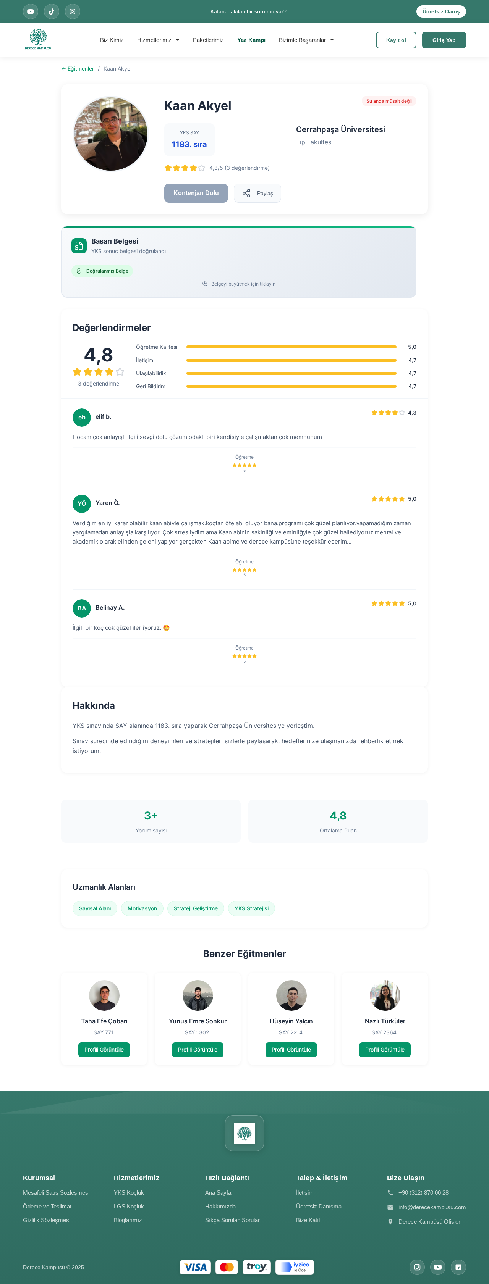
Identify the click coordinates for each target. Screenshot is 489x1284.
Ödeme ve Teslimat (47, 1206)
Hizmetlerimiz (154, 40)
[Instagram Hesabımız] (72, 11)
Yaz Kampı (251, 40)
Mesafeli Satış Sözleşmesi (56, 1192)
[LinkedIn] (458, 1267)
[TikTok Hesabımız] (51, 11)
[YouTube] (437, 1267)
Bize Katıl (308, 1220)
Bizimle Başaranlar (302, 40)
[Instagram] (417, 1267)
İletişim (305, 1192)
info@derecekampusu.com (432, 1207)
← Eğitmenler (77, 68)
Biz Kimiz (112, 40)
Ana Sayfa (218, 1192)
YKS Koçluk (129, 1192)
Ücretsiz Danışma (319, 1206)
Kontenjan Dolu (196, 193)
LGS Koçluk (129, 1206)
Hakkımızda (220, 1206)
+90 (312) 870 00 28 (423, 1192)
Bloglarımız (128, 1220)
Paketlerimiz (208, 40)
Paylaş (265, 193)
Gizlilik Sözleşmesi (46, 1220)
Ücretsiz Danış (441, 11)
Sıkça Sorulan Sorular (232, 1220)
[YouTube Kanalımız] (30, 11)
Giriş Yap (444, 40)
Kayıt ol (396, 40)
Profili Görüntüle (104, 1049)
